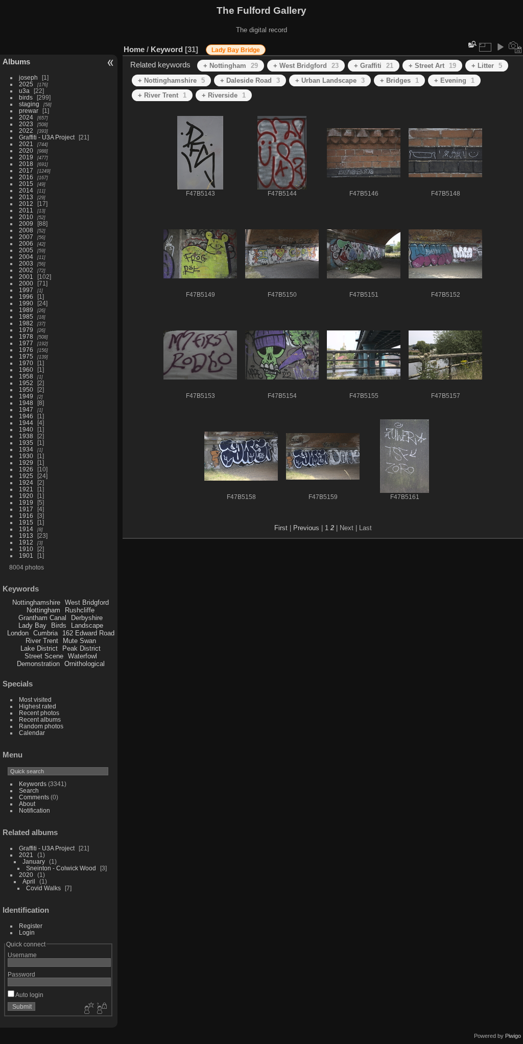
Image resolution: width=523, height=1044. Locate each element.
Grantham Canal (42, 618)
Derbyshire (87, 618)
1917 (26, 509)
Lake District (39, 648)
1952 (26, 382)
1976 (26, 349)
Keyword (167, 49)
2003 (26, 263)
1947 (26, 409)
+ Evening (454, 80)
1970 (26, 363)
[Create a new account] (87, 1008)
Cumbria (45, 633)
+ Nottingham (230, 65)
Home (134, 49)
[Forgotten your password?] (101, 1008)
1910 (26, 548)
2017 (26, 170)
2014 (26, 190)
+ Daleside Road (250, 80)
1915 (26, 522)
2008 (26, 230)
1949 (26, 396)
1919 (26, 502)
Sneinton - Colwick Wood (61, 868)
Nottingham (43, 610)
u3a (24, 90)
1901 (26, 555)
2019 (26, 157)
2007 (26, 236)
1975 (26, 356)
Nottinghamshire (36, 602)
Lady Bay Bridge (235, 50)
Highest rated (37, 706)
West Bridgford (87, 602)
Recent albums (40, 719)
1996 (26, 296)
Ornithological (84, 664)
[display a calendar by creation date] (515, 47)
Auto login (28, 994)
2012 (26, 203)
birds (26, 97)
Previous (306, 528)
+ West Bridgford (306, 65)
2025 (26, 84)
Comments (34, 797)
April (28, 881)
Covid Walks (43, 888)
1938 (26, 436)
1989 (26, 309)
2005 (26, 250)
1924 (26, 482)
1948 (26, 402)
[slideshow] (500, 47)
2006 (26, 243)
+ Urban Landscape (330, 80)
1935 (26, 442)
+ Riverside (224, 95)
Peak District (81, 648)
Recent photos (39, 712)
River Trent (42, 641)
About (27, 803)
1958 (26, 376)
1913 (26, 535)
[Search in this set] (471, 44)
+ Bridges (399, 80)
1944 (26, 422)
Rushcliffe (79, 610)
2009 (26, 223)
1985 (26, 316)
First (281, 528)
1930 (26, 456)
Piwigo (513, 1036)
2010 (26, 216)
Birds (58, 625)
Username (22, 955)
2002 (26, 270)
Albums (16, 61)
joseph (28, 77)
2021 (26, 143)
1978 (26, 336)
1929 (26, 462)
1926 (26, 469)
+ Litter (486, 65)
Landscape (87, 625)
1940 (26, 429)
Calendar (32, 732)
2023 (26, 124)
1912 (26, 542)
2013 (26, 197)
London (18, 633)
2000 (26, 283)
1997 (26, 290)
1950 (26, 389)
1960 (26, 369)
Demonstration (38, 664)
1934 (26, 449)
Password (21, 974)
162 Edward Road (88, 633)
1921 (26, 489)
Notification (34, 810)
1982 (26, 323)
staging (29, 104)
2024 (26, 117)
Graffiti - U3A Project (47, 137)
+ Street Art (432, 65)
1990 (26, 303)
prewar (28, 110)
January (33, 861)
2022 (26, 130)
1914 (26, 529)
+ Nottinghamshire (171, 80)
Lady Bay (32, 625)
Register (30, 925)
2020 (26, 150)
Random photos (41, 726)
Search (29, 790)
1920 (26, 495)
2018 (26, 163)
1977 (26, 343)
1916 (26, 515)
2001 (26, 276)
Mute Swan (79, 641)
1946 (26, 416)
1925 (26, 475)
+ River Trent (162, 95)
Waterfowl (82, 656)
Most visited (35, 699)
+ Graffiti (373, 65)
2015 (26, 183)
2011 (26, 210)
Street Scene (44, 656)
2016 (26, 177)
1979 (26, 329)
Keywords (32, 783)
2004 (26, 256)
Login (27, 932)
